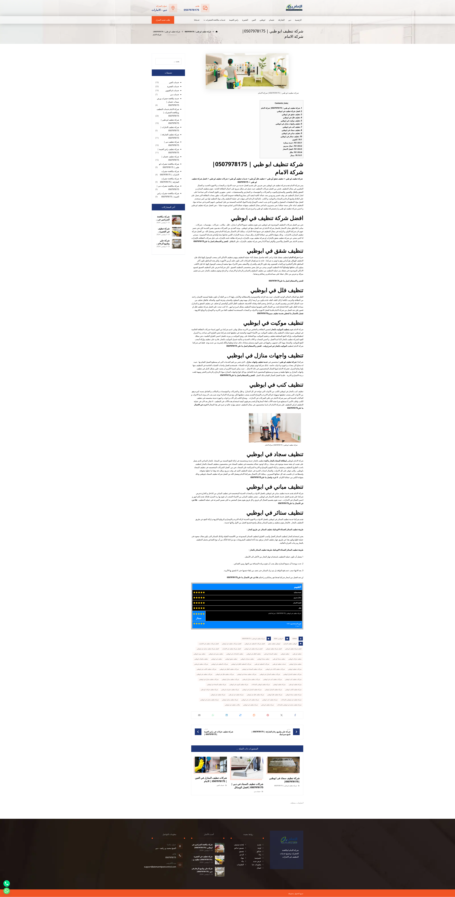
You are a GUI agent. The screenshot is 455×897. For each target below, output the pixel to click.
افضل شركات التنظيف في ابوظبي (255, 644)
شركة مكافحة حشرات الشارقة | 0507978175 (169, 180)
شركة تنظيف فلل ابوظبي (274, 695)
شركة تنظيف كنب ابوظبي (270, 700)
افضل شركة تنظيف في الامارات (231, 649)
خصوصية (258, 858)
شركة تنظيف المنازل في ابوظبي (252, 690)
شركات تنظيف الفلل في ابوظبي (229, 669)
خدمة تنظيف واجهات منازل (257, 362)
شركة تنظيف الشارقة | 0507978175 (169, 136)
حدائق (259, 851)
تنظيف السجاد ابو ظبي (270, 654)
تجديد (259, 844)
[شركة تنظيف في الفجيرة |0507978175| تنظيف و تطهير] (176, 232)
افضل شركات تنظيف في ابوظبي (231, 644)
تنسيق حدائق (239, 848)
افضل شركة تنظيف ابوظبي (274, 649)
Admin (294, 639)
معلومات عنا (256, 864)
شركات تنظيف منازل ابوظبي (230, 679)
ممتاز (296, 155)
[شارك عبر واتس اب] (213, 715)
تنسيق (241, 851)
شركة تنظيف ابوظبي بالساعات (260, 684)
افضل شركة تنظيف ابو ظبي (293, 649)
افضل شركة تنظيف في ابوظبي (289, 111)
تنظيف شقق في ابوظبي (292, 114)
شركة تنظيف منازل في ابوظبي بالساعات (289, 705)
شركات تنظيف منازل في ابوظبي (208, 679)
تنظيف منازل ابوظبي (295, 664)
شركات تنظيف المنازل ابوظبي (292, 674)
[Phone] (6, 883)
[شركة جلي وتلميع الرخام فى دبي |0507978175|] (176, 244)
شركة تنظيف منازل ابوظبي (230, 700)
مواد (242, 858)
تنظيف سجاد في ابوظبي (292, 130)
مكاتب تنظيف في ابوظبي (232, 705)
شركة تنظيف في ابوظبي (218, 695)
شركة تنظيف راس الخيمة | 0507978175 (168, 151)
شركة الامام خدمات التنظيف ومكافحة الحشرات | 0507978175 (168, 112)
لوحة (259, 848)
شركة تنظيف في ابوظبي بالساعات (291, 700)
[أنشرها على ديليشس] (240, 715)
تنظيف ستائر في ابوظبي (291, 136)
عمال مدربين (292, 146)
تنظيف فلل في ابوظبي (292, 117)
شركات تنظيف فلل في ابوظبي (225, 674)
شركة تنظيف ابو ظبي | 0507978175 (253, 639)
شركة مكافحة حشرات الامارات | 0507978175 (169, 173)
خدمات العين (220, 785)
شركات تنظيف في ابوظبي (204, 674)
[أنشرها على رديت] (254, 715)
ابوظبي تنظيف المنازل (290, 644)
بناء (260, 854)
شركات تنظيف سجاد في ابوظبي (246, 674)
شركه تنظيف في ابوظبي (250, 705)
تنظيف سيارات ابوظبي (247, 659)
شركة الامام (294, 257)
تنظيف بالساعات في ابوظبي (234, 654)
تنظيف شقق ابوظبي (231, 659)
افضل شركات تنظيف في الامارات (209, 644)
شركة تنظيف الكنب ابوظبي (293, 690)
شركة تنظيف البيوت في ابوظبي (238, 684)
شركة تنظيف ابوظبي (279, 684)
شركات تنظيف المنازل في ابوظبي (270, 674)
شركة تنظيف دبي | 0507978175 (171, 143)
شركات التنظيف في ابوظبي (219, 664)
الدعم (242, 854)
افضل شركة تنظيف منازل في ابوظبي (208, 649)
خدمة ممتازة (292, 143)
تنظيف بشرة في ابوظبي (216, 654)
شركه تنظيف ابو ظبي (267, 705)
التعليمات (240, 864)
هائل (295, 152)
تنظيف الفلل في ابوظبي (253, 654)
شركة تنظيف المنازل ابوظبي (273, 690)
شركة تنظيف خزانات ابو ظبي (209, 690)
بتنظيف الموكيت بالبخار (280, 329)
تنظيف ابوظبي (285, 654)
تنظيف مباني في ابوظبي (292, 133)
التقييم (297, 139)
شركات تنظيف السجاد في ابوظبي (252, 669)
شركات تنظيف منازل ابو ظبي (251, 679)
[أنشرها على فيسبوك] (295, 715)
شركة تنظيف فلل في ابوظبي (255, 695)
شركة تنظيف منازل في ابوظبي (209, 700)
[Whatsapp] (6, 891)
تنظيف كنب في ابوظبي (292, 127)
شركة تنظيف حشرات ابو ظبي (230, 690)
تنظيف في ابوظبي (216, 659)
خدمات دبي (257, 791)
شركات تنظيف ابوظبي (294, 669)
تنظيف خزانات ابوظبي (294, 659)
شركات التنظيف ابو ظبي (262, 664)
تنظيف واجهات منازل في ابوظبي (289, 124)
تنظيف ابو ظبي (297, 654)
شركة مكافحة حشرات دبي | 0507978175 (168, 188)
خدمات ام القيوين (172, 90)
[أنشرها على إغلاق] (281, 715)
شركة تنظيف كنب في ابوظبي (250, 700)
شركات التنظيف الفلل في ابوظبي (241, 664)
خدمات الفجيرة (173, 86)
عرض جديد (257, 861)
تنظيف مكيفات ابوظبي (201, 659)
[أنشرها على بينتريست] (268, 715)
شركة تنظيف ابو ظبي (295, 684)
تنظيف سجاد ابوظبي (263, 659)
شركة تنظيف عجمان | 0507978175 (170, 158)
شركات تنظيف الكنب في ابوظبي (206, 669)
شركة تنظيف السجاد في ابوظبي (216, 684)
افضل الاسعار (292, 149)
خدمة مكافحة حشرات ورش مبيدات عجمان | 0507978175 (168, 101)
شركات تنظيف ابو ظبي (201, 664)
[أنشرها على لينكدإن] (226, 715)
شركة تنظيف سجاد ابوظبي (293, 695)
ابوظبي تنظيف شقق (274, 644)
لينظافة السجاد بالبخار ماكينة (275, 460)
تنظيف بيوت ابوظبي (199, 654)
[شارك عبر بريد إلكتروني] (199, 715)
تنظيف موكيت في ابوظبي (291, 120)
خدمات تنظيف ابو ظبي (279, 664)
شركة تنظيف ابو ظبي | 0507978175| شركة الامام (281, 108)
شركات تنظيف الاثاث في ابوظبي (275, 669)
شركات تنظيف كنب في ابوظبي (272, 679)
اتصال (259, 868)
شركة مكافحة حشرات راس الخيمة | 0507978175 (168, 195)
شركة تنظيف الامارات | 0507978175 (169, 129)
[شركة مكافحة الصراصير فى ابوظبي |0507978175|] (176, 220)
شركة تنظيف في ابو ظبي (236, 695)
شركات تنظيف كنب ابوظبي (293, 679)
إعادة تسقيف (239, 844)
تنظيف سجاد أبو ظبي (279, 659)
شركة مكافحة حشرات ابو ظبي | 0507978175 (169, 166)
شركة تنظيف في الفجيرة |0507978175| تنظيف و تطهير (203, 859)
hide (286, 103)
